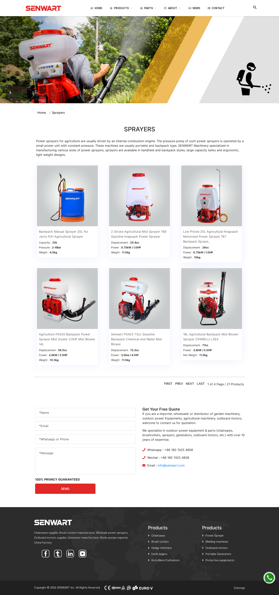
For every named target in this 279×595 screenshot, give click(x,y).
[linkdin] (69, 553)
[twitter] (57, 553)
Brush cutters (160, 541)
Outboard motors (217, 548)
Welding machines (217, 541)
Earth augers (159, 554)
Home (41, 112)
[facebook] (45, 553)
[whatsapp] (269, 578)
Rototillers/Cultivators (165, 560)
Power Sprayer (215, 535)
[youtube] (82, 553)
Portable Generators (218, 554)
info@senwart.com (171, 465)
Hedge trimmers (161, 548)
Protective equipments (220, 560)
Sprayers (58, 112)
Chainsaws (158, 535)
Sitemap (239, 588)
